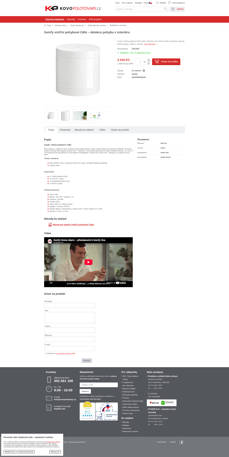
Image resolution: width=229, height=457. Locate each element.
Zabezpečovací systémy (97, 25)
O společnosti (127, 382)
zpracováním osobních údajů (65, 353)
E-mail (65, 398)
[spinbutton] (141, 61)
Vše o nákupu (127, 3)
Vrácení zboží (127, 413)
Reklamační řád (128, 392)
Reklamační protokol (130, 431)
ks (145, 62)
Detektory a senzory (118, 25)
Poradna (82, 19)
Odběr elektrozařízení (130, 407)
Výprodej (71, 19)
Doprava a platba (128, 389)
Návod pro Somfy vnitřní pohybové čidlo (73, 224)
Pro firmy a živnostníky (131, 410)
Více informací (149, 44)
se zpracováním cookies (52, 442)
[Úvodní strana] (73, 8)
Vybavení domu (60, 25)
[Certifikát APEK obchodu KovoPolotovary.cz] (106, 420)
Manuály (125, 422)
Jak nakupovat (127, 385)
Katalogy (125, 425)
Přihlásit (163, 3)
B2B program (95, 19)
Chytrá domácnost (77, 25)
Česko (146, 3)
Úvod (117, 3)
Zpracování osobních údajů (132, 401)
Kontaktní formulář (62, 407)
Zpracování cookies (129, 404)
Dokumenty (126, 428)
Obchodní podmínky (130, 395)
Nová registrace (178, 3)
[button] (148, 60)
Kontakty (138, 3)
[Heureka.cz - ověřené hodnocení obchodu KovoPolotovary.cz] (87, 420)
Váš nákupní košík (173, 9)
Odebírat (85, 391)
